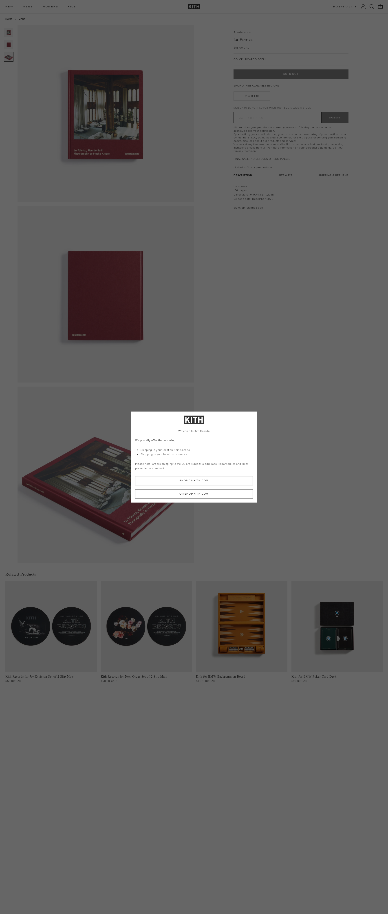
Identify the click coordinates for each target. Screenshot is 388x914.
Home (8, 19)
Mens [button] (28, 6)
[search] (372, 6)
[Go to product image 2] (8, 44)
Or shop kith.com (193, 494)
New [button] (9, 6)
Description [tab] (243, 175)
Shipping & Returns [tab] (333, 175)
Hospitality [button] (345, 6)
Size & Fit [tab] (285, 175)
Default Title (252, 96)
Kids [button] (72, 6)
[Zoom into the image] (106, 113)
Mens (22, 19)
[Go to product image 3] (8, 57)
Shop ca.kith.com (193, 480)
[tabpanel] (291, 197)
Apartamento (242, 32)
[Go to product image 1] (8, 32)
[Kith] (194, 6)
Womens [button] (50, 6)
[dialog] (194, 457)
